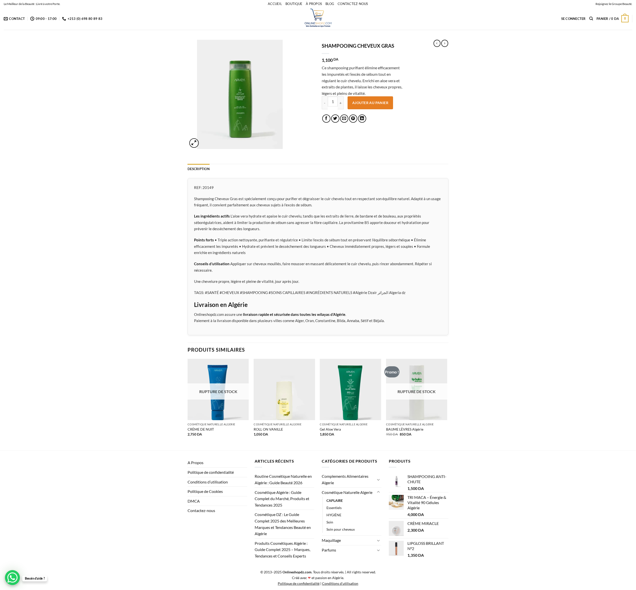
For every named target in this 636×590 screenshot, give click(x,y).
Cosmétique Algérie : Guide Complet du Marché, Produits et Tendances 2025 (282, 498)
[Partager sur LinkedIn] (362, 118)
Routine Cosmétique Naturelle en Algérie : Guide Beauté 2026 (283, 479)
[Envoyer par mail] (344, 118)
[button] (573, 19)
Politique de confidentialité (211, 472)
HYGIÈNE (333, 515)
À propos (314, 4)
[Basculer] (378, 479)
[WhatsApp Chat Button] (12, 577)
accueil (275, 4)
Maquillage (331, 540)
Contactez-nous (353, 4)
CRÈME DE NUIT (201, 429)
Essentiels (334, 508)
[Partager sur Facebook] (326, 118)
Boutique (293, 4)
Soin (329, 522)
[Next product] (437, 43)
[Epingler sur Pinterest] (353, 118)
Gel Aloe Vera (330, 429)
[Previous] (188, 404)
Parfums (329, 550)
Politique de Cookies (205, 491)
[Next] (447, 404)
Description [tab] (199, 169)
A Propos (195, 462)
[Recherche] (591, 18)
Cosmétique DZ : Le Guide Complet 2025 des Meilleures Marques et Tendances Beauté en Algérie (283, 524)
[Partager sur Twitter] (335, 118)
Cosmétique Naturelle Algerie (347, 492)
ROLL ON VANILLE (268, 429)
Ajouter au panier (370, 103)
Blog (329, 4)
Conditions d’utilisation (208, 481)
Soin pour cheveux (340, 529)
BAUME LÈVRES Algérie (404, 429)
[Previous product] (444, 43)
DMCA (194, 501)
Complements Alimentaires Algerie (345, 479)
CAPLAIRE (334, 500)
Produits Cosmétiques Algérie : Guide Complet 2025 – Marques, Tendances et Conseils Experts (282, 549)
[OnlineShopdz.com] (318, 18)
